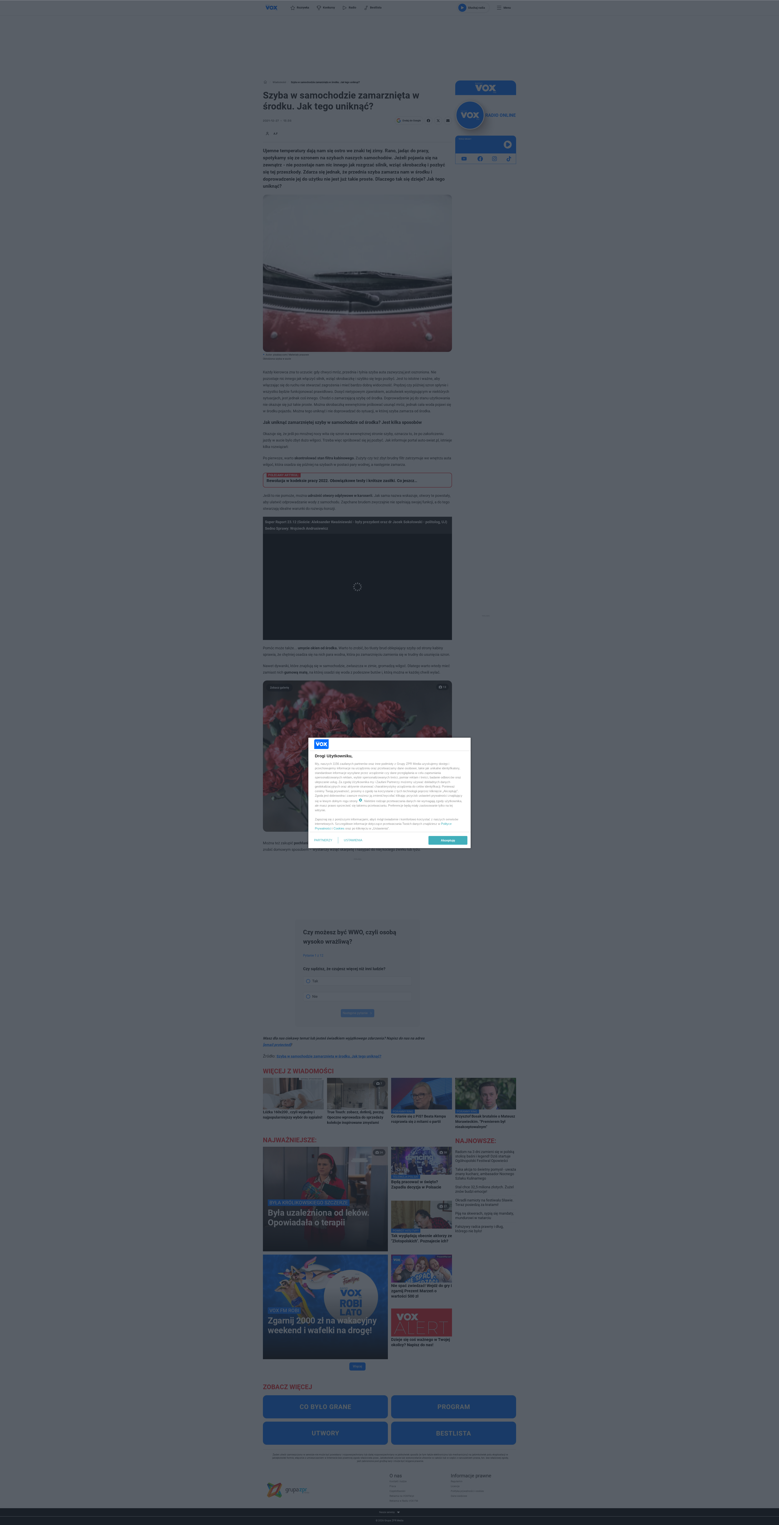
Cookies (339, 828)
